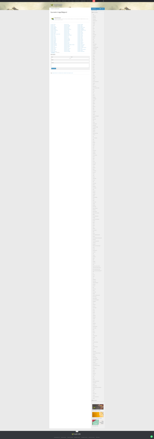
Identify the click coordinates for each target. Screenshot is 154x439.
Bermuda (94, 117)
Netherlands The (95, 20)
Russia (93, 28)
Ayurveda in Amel (66, 24)
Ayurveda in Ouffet (53, 42)
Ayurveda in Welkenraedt (81, 51)
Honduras (94, 285)
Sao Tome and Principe (95, 81)
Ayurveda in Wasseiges (67, 51)
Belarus (94, 222)
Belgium (94, 58)
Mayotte (94, 293)
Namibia (94, 31)
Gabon (93, 84)
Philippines (94, 97)
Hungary (94, 23)
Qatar (93, 139)
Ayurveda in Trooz (80, 48)
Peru (93, 340)
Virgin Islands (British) (95, 359)
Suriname (94, 53)
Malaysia (94, 103)
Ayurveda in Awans (53, 26)
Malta (93, 108)
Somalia (94, 180)
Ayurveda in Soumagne (81, 45)
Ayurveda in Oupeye (66, 42)
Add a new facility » (95, 12)
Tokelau (94, 395)
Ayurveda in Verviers (67, 49)
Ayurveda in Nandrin (80, 40)
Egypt (93, 231)
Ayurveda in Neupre (53, 41)
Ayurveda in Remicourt (54, 44)
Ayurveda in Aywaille (67, 26)
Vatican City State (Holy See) (96, 295)
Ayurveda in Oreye (80, 41)
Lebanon (94, 78)
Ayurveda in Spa (53, 46)
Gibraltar (94, 312)
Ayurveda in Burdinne (53, 29)
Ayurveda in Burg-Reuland (67, 29)
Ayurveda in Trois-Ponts (67, 48)
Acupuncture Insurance (92, 437)
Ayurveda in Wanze (80, 50)
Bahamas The (94, 86)
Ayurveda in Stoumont (54, 47)
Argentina (94, 106)
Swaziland (94, 192)
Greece (94, 70)
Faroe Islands (94, 382)
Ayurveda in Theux (66, 47)
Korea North (94, 111)
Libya (93, 264)
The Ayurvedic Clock (95, 425)
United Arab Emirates (95, 47)
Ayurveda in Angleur (80, 24)
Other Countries (95, 400)
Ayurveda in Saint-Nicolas (81, 44)
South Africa (94, 17)
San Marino (94, 304)
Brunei (93, 67)
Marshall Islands (95, 385)
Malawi (94, 158)
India (93, 39)
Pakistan (94, 56)
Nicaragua (94, 261)
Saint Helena (94, 351)
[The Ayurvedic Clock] (97, 422)
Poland (94, 258)
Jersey (93, 159)
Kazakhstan (94, 323)
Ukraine (94, 122)
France (93, 94)
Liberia (93, 276)
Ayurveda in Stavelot (80, 46)
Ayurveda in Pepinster (80, 42)
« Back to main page (94, 10)
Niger (93, 181)
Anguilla (94, 255)
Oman (93, 147)
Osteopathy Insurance (77, 437)
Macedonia (94, 186)
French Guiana (94, 296)
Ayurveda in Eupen (53, 33)
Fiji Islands (94, 164)
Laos (93, 136)
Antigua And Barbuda (95, 282)
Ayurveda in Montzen (67, 40)
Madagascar (94, 301)
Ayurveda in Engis (66, 32)
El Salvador (94, 244)
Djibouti (94, 184)
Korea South (94, 125)
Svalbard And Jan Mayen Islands (97, 267)
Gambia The (94, 373)
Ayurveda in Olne (66, 41)
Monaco (94, 290)
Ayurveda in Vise (53, 50)
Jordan (93, 200)
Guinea (94, 247)
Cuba (93, 334)
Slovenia (94, 371)
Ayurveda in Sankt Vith (54, 45)
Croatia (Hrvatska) (95, 197)
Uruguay (94, 203)
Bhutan (94, 33)
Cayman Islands (95, 298)
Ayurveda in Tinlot (53, 48)
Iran (93, 273)
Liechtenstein (94, 178)
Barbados (94, 142)
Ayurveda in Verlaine (53, 49)
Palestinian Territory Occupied (96, 245)
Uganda (94, 195)
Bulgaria (94, 214)
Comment (52, 62)
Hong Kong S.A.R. (95, 250)
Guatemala (94, 128)
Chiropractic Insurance (70, 437)
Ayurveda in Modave (53, 40)
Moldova (94, 236)
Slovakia (94, 75)
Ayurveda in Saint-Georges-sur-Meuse (69, 44)
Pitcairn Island (94, 393)
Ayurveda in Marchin (80, 39)
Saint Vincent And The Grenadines (97, 387)
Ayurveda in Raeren (80, 43)
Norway (94, 348)
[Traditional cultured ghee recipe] (97, 414)
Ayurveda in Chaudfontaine (54, 30)
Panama (94, 379)
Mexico (94, 169)
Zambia (94, 225)
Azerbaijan (94, 362)
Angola (94, 145)
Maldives (94, 228)
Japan (93, 14)
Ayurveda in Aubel (80, 25)
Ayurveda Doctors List (57, 437)
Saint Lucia (94, 172)
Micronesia (94, 356)
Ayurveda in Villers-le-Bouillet (82, 49)
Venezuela (94, 242)
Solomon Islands (95, 357)
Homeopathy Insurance (84, 437)
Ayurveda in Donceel (53, 32)
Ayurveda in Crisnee (53, 31)
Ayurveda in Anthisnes (67, 25)
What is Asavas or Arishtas (96, 410)
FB (102, 8)
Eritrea (93, 321)
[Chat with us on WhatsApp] (151, 436)
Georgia (94, 310)
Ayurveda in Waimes (67, 50)
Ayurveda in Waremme (54, 51)
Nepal (93, 42)
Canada (94, 25)
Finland (94, 69)
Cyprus (94, 309)
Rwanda (94, 144)
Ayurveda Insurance (63, 437)
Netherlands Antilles (95, 133)
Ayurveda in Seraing (66, 45)
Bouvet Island (94, 360)
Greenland (94, 284)
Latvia (93, 175)
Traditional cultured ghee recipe (97, 418)
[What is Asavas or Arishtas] (97, 407)
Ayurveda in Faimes (66, 33)
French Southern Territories (96, 365)
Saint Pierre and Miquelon (96, 219)
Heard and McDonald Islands (96, 234)
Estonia (94, 398)
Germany (94, 22)
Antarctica (94, 167)
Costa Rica (94, 194)
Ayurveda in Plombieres (54, 43)
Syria (93, 343)
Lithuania (94, 318)
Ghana (93, 89)
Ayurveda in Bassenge (53, 27)
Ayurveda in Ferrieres (80, 33)
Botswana (94, 205)
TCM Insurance (98, 437)
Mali (93, 92)
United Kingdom (95, 48)
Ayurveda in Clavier (66, 30)
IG (99, 8)
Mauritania (94, 153)
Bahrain (94, 331)
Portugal (94, 217)
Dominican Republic (95, 346)
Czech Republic (95, 44)
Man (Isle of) (94, 150)
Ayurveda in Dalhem (66, 31)
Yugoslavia (94, 315)
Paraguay (94, 59)
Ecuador (94, 233)
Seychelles (94, 72)
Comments (53, 52)
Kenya (93, 329)
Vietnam (94, 114)
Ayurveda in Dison (80, 31)
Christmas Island (95, 335)
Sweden (94, 83)
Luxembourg (94, 170)
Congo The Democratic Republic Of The (97, 271)
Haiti (93, 253)
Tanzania (94, 134)
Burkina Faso (94, 206)
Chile (93, 390)
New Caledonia (94, 230)
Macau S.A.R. (94, 119)
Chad (93, 376)
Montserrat (94, 239)
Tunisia (94, 320)
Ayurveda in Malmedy (67, 39)
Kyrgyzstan (94, 256)
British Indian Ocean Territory (96, 269)
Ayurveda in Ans (53, 25)
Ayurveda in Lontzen (53, 39)
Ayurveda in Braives (66, 28)
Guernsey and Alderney (96, 396)
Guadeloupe (94, 279)
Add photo (57, 52)
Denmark (94, 306)
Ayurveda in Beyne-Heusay (81, 27)
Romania (94, 332)
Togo (93, 120)
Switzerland (94, 19)
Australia (94, 64)
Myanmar (94, 36)
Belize (93, 259)
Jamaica (94, 161)
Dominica (94, 384)
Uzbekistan (94, 45)
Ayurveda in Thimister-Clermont (82, 47)
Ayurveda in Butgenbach (81, 29)
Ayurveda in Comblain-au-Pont (82, 30)
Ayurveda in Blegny (53, 28)
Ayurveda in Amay (53, 24)
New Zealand (94, 34)
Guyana (94, 156)
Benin (93, 287)
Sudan (93, 345)
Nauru (93, 189)
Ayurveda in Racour (66, 43)
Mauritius (94, 131)
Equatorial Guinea (95, 326)
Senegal (94, 337)
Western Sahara (95, 211)
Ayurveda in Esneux (80, 32)
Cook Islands (94, 183)
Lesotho (94, 370)
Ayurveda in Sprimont (67, 46)
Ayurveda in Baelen (80, 26)
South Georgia (94, 307)
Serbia (93, 109)
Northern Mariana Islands (96, 381)
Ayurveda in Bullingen (80, 28)
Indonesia (94, 354)
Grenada (94, 220)
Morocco (94, 50)
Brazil (93, 61)
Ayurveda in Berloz (66, 27)
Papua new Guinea (95, 208)
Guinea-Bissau (94, 368)
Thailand (94, 100)
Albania (94, 95)
